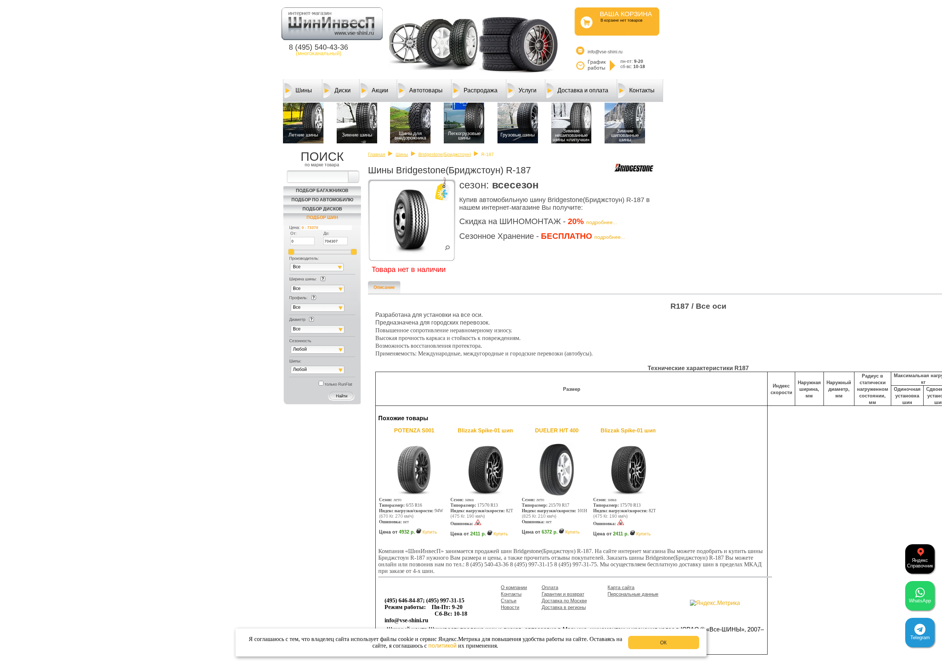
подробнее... (601, 222)
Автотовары (426, 90)
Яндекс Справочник (920, 563)
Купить (429, 532)
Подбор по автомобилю (322, 199)
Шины (303, 90)
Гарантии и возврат (563, 594)
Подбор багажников (322, 190)
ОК (663, 642)
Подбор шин (322, 217)
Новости (510, 607)
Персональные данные (633, 594)
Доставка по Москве (564, 600)
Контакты (642, 90)
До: (326, 233)
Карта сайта (621, 587)
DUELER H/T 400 (556, 430)
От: (293, 233)
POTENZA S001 (414, 430)
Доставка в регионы (564, 607)
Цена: (294, 227)
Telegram (920, 637)
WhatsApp (920, 600)
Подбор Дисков (322, 209)
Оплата (550, 587)
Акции (380, 90)
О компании (514, 587)
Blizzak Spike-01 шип (485, 430)
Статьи (508, 600)
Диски (342, 90)
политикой (442, 645)
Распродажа (480, 90)
